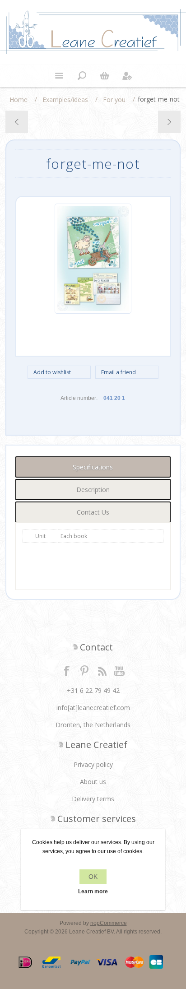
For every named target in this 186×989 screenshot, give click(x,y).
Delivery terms (93, 798)
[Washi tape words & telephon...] (16, 122)
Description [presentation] (93, 489)
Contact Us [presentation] (93, 512)
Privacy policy (93, 764)
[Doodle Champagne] (169, 122)
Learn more (93, 891)
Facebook (66, 670)
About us (93, 781)
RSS (102, 670)
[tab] (92, 467)
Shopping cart (104, 76)
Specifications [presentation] (93, 467)
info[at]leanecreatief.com (93, 707)
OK (93, 876)
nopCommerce (108, 923)
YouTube (119, 670)
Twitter (84, 670)
